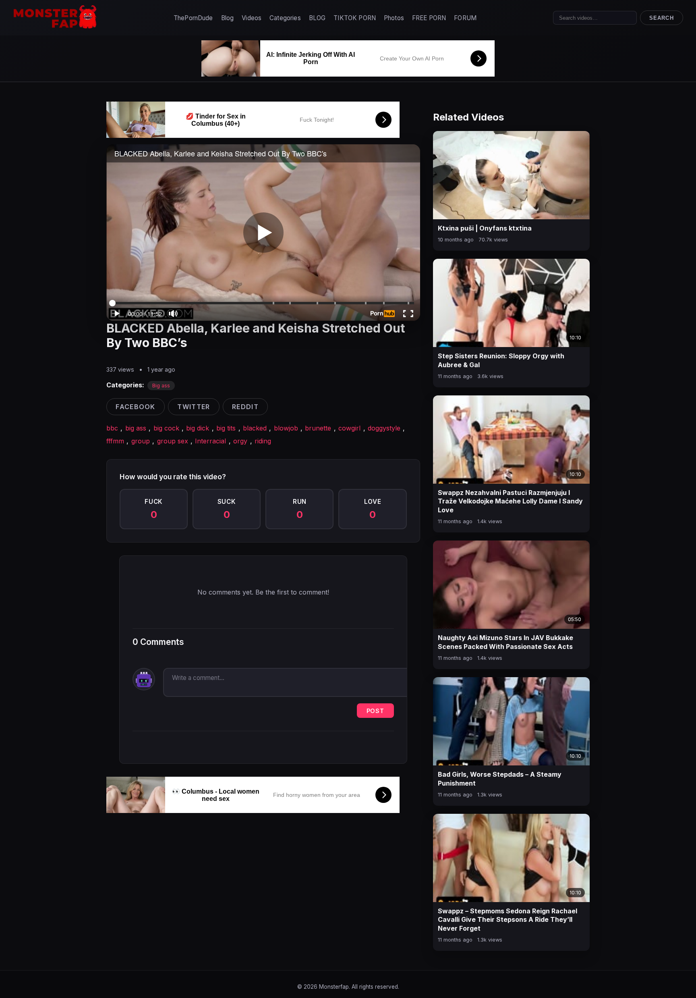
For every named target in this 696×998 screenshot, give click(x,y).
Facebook (135, 407)
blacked (255, 428)
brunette (318, 428)
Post (375, 710)
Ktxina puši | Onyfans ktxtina (485, 228)
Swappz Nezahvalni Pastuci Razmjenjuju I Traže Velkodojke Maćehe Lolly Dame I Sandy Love (510, 501)
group (140, 441)
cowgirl (349, 428)
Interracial (210, 441)
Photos (394, 18)
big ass (135, 428)
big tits (226, 428)
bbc (112, 428)
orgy (240, 441)
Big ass (161, 386)
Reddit (245, 407)
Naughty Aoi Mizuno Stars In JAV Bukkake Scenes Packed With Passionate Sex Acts (505, 642)
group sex (172, 441)
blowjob (286, 428)
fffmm (115, 441)
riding (263, 441)
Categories (285, 18)
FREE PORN (429, 18)
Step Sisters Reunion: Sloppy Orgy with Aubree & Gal (501, 360)
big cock (166, 428)
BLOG (317, 18)
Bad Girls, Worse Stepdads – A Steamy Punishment (499, 778)
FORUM (465, 18)
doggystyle (384, 428)
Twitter (193, 407)
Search (661, 18)
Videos (251, 18)
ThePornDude (193, 18)
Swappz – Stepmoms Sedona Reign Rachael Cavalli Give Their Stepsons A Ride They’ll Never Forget (507, 919)
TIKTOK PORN (355, 18)
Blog (227, 18)
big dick (197, 428)
